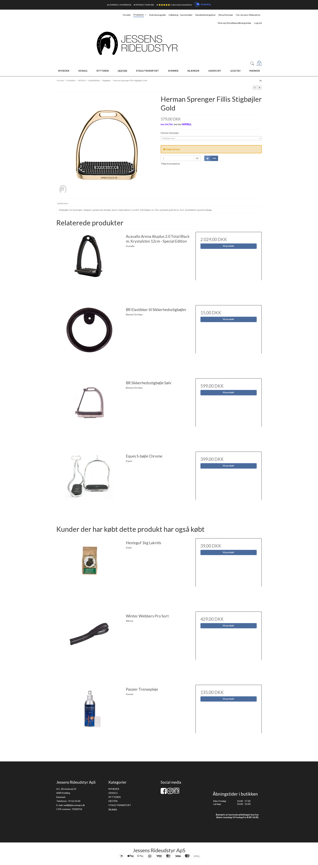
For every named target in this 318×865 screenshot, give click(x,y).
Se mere (112, 809)
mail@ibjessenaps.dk (74, 805)
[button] (255, 87)
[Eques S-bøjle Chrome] (89, 485)
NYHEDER (113, 788)
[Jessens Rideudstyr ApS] (159, 43)
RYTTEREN (114, 797)
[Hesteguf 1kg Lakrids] (89, 571)
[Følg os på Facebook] (164, 792)
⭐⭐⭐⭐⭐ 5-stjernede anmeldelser (175, 5)
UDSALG (113, 792)
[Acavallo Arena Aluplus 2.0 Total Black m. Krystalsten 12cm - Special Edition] (89, 265)
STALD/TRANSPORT (119, 805)
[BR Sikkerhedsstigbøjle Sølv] (89, 411)
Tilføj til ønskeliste (170, 163)
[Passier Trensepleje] (89, 718)
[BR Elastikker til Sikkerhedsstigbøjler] (89, 338)
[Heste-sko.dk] (176, 792)
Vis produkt (228, 246)
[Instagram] (170, 792)
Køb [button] (214, 158)
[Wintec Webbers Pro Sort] (89, 644)
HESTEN (112, 801)
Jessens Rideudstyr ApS (159, 850)
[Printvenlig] (260, 80)
